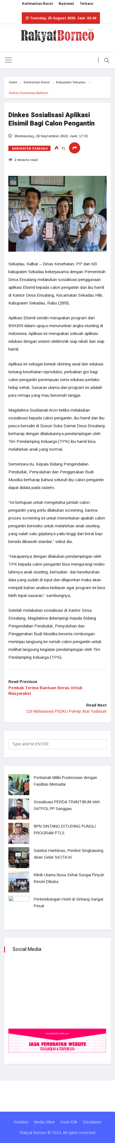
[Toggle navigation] (8, 60)
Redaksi (21, 1122)
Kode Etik (69, 1122)
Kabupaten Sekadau (71, 82)
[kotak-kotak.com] (57, 1040)
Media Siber (44, 1122)
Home (13, 82)
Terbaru (86, 4)
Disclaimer (92, 1122)
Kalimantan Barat (37, 4)
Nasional (66, 4)
